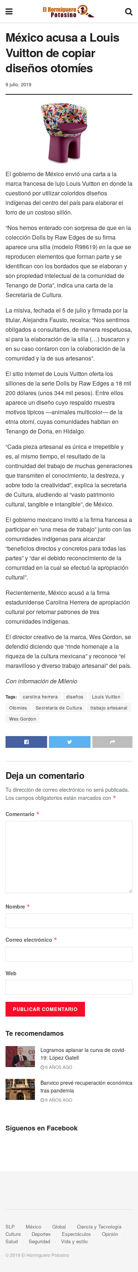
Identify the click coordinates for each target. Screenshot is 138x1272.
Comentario (23, 814)
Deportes (41, 1233)
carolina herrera (40, 696)
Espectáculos (76, 1233)
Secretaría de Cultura (59, 707)
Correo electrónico (31, 939)
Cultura (13, 1233)
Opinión (110, 1233)
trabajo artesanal (109, 707)
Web (11, 973)
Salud (12, 1241)
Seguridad (39, 1241)
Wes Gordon (22, 718)
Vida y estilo (74, 1241)
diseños (75, 696)
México (33, 1226)
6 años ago (58, 1067)
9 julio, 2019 (18, 84)
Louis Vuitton (106, 696)
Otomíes (18, 707)
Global (59, 1226)
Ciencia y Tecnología (99, 1226)
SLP (10, 1226)
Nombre (18, 906)
